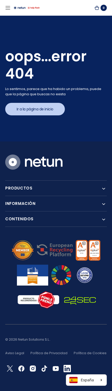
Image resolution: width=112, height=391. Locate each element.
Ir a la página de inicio (35, 109)
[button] (8, 8)
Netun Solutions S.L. (34, 339)
